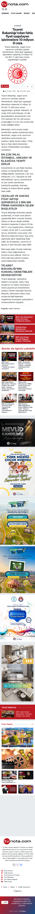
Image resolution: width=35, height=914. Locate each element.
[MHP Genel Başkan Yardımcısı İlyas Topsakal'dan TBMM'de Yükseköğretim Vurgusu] (9, 398)
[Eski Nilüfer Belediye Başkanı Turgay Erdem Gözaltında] (25, 789)
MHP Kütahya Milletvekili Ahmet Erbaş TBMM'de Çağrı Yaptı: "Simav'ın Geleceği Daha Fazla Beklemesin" (25, 408)
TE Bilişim (22, 911)
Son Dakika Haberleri (11, 879)
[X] (14, 864)
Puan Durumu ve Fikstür (12, 875)
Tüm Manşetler (9, 877)
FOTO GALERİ (16, 13)
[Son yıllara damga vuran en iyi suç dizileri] (17, 759)
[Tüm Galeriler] (32, 724)
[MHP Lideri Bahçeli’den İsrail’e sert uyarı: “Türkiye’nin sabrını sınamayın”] (9, 356)
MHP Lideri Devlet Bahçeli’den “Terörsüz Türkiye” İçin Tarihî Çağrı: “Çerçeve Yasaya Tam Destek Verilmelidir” (9, 386)
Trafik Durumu (8, 873)
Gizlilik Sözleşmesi (24, 887)
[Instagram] (17, 864)
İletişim (12, 887)
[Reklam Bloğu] (17, 433)
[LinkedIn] (21, 864)
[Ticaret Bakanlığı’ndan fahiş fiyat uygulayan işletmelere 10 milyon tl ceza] (17, 73)
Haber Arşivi (8, 881)
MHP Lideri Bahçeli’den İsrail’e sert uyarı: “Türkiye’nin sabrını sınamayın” (8, 365)
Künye (5, 887)
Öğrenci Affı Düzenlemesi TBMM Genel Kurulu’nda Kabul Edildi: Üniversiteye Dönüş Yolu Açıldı (24, 386)
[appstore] (17, 891)
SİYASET (27, 13)
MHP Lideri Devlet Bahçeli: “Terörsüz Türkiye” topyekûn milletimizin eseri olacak (24, 365)
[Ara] (3, 9)
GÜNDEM (5, 13)
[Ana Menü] (6, 9)
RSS (5, 902)
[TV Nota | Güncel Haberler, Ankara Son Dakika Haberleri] (15, 4)
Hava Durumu (8, 871)
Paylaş (6, 86)
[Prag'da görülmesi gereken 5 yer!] (17, 737)
